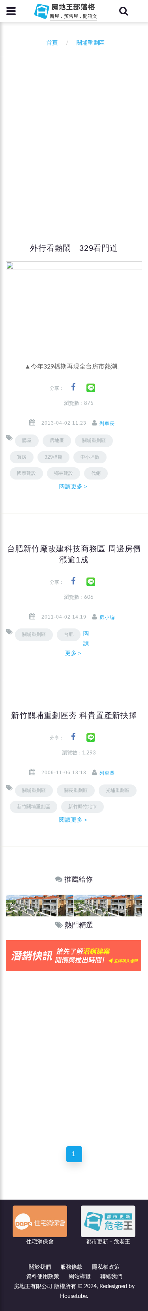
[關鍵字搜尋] (123, 11)
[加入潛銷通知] (73, 955)
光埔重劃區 (117, 790)
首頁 (50, 43)
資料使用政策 (42, 1276)
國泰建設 (26, 473)
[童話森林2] (39, 905)
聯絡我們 (111, 1276)
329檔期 (53, 457)
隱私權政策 (106, 1267)
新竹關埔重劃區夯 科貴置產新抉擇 (74, 715)
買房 (21, 457)
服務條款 (71, 1267)
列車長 (107, 423)
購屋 (27, 440)
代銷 (96, 473)
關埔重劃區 (94, 440)
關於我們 (40, 1267)
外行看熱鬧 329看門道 (74, 248)
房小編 (107, 617)
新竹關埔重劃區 (33, 806)
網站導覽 (80, 1276)
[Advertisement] (74, 135)
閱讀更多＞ (74, 486)
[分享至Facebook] (73, 387)
